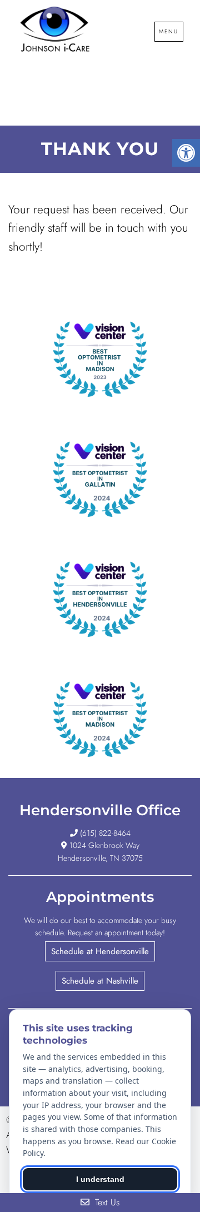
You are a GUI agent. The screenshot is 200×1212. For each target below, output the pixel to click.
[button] (100, 951)
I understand (100, 1179)
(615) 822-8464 (105, 833)
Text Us (105, 1202)
